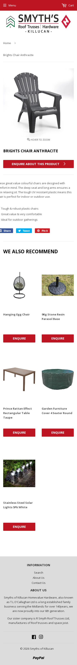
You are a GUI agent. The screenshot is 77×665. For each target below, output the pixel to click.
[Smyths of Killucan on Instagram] (41, 637)
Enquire (19, 338)
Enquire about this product (36, 164)
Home (7, 43)
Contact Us (39, 583)
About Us (38, 578)
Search (38, 572)
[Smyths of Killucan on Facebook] (34, 637)
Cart (71, 5)
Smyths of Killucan (42, 649)
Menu (12, 5)
